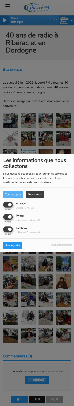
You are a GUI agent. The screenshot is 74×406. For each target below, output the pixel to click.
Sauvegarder (12, 245)
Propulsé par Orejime (61, 244)
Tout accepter (13, 194)
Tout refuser (35, 194)
